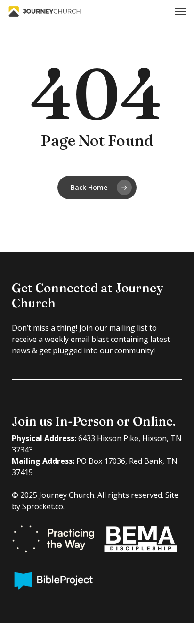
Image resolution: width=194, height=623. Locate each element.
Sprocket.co (42, 506)
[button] (180, 11)
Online (153, 421)
